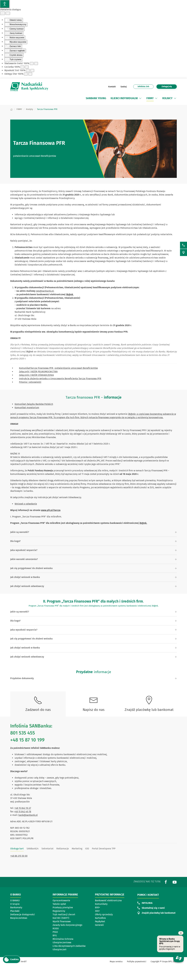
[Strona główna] (11, 109)
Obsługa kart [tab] (17, 848)
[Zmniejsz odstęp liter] (26, 74)
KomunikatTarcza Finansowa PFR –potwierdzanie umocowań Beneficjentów (58, 368)
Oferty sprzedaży (104, 914)
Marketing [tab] (77, 848)
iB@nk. (143, 523)
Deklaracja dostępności (22, 914)
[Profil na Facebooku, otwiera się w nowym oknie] (166, 881)
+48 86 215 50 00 (18, 855)
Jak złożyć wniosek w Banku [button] (25, 577)
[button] (140, 98)
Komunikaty (101, 904)
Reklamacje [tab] (62, 848)
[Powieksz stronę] (36, 63)
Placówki (15, 911)
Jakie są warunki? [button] (19, 532)
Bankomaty (16, 907)
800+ (97, 907)
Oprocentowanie (61, 900)
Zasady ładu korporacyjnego (67, 925)
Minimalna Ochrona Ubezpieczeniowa (63, 941)
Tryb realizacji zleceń (64, 914)
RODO (56, 928)
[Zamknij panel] (8, 13)
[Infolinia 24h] (183, 245)
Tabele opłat (59, 904)
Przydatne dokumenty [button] (22, 678)
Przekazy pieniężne (63, 907)
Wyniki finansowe (62, 921)
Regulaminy (59, 911)
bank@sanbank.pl (28, 815)
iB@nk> (132, 414)
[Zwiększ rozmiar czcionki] (27, 67)
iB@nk (70, 294)
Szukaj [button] (123, 86)
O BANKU (15, 900)
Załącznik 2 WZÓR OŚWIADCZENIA (36, 375)
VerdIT (24, 961)
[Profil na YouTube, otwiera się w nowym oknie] (174, 881)
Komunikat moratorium (27, 407)
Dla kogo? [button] (15, 541)
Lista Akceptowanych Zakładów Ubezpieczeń (69, 948)
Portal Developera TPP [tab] (103, 848)
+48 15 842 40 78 (22, 811)
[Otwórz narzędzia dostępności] (4, 4)
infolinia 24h (143, 86)
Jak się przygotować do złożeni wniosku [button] (31, 568)
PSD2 (55, 932)
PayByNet (100, 921)
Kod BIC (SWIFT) (61, 918)
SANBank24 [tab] (33, 848)
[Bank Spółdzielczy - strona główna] (29, 86)
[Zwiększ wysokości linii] (32, 70)
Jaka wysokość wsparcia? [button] (23, 550)
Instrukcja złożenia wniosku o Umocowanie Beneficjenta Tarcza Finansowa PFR (60, 378)
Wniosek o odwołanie (26, 503)
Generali (99, 925)
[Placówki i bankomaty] (183, 252)
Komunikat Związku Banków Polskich (34, 404)
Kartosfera (100, 918)
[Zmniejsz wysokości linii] (28, 70)
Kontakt (112, 86)
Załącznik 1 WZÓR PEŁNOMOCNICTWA (38, 371)
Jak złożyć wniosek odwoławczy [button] (27, 586)
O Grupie (15, 904)
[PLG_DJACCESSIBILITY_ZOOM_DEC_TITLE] (32, 63)
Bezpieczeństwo (18, 918)
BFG (55, 935)
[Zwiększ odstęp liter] (30, 74)
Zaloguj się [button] (167, 86)
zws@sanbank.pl (45, 291)
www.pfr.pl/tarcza (50, 510)
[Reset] (2, 13)
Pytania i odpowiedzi (30, 382)
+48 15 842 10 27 (22, 808)
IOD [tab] (87, 848)
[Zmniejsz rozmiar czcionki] (22, 67)
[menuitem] (96, 98)
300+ (97, 911)
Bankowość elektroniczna (108, 900)
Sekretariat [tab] (47, 848)
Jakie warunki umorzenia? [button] (24, 559)
